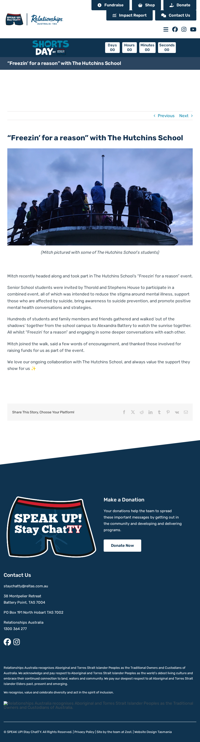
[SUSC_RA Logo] (34, 10)
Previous (166, 115)
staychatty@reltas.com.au (26, 586)
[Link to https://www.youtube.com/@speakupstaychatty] (193, 29)
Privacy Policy (84, 732)
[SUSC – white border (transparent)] (50, 498)
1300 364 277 (15, 629)
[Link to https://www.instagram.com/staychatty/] (183, 29)
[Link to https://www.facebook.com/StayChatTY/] (175, 29)
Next (184, 115)
